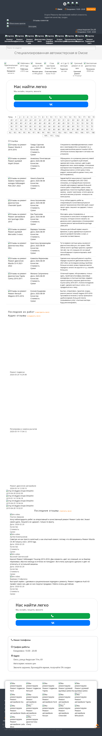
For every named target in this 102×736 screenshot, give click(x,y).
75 (16, 129)
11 (55, 117)
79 (35, 129)
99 (43, 133)
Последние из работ (21, 311)
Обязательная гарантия (17, 23)
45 (44, 123)
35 (82, 120)
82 (49, 129)
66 (59, 126)
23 (25, 120)
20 (11, 120)
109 (45, 136)
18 (89, 117)
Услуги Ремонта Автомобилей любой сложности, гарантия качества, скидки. (65, 16)
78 (30, 129)
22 (21, 120)
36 (87, 120)
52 (77, 123)
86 (68, 129)
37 (92, 120)
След (57, 136)
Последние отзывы (46, 510)
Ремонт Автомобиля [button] (10, 40)
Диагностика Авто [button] (40, 40)
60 (30, 126)
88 (77, 129)
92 (10, 133)
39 (16, 123)
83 (54, 129)
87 (73, 129)
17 (84, 117)
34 (77, 120)
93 (15, 133)
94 (19, 133)
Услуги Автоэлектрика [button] (60, 40)
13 (65, 117)
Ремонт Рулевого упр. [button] (29, 41)
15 (74, 117)
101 (53, 133)
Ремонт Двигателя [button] (19, 40)
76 (21, 129)
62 (40, 126)
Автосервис (32, 26)
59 (25, 126)
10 (51, 117)
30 (59, 120)
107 (87, 133)
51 (73, 123)
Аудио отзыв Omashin (24, 491)
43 (35, 123)
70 (77, 126)
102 (59, 133)
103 (65, 133)
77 (25, 129)
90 (87, 129)
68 (68, 126)
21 (16, 120)
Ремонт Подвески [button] (80, 40)
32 (68, 120)
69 (73, 126)
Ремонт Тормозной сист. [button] (89, 41)
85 (63, 129)
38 (11, 123)
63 (44, 126)
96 (29, 133)
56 (11, 126)
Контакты (91, 9)
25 (35, 120)
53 (82, 123)
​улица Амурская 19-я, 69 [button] (86, 29)
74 (11, 129)
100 (48, 133)
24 (30, 120)
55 (92, 123)
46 (49, 123)
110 (51, 136)
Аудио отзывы (17, 315)
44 (40, 123)
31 (63, 120)
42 (30, 123)
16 (79, 117)
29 (54, 120)
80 (40, 129)
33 (73, 120)
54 (87, 123)
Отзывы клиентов (40, 20)
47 (54, 123)
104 (70, 133)
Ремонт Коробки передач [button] (49, 41)
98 (38, 133)
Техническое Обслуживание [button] (70, 40)
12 (60, 117)
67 (63, 126)
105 (76, 133)
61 (35, 126)
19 (93, 117)
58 (21, 126)
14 (70, 117)
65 (54, 126)
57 (16, 126)
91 (92, 129)
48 (59, 123)
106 (81, 133)
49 (63, 123)
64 (49, 126)
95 (24, 133)
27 (44, 120)
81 (44, 129)
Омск (59, 9)
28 (49, 120)
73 (92, 126)
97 (33, 133)
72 (87, 126)
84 (59, 129)
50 (68, 123)
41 (25, 123)
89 (82, 129)
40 (21, 123)
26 (40, 120)
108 (93, 133)
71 (82, 126)
